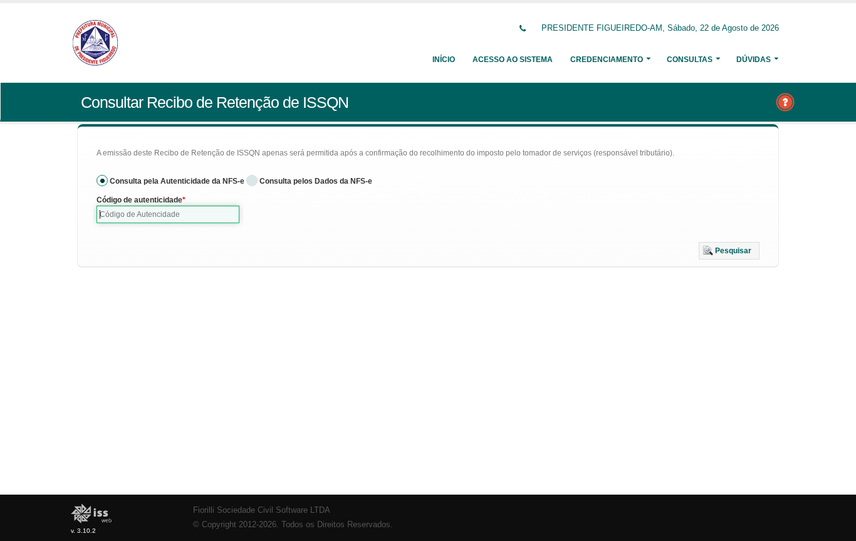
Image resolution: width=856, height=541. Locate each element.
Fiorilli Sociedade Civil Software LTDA (261, 510)
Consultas (689, 59)
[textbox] (168, 214)
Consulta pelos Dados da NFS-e (315, 181)
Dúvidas (753, 59)
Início (443, 59)
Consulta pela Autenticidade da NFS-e (177, 181)
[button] (729, 251)
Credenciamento (606, 59)
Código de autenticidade (139, 200)
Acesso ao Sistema (512, 59)
